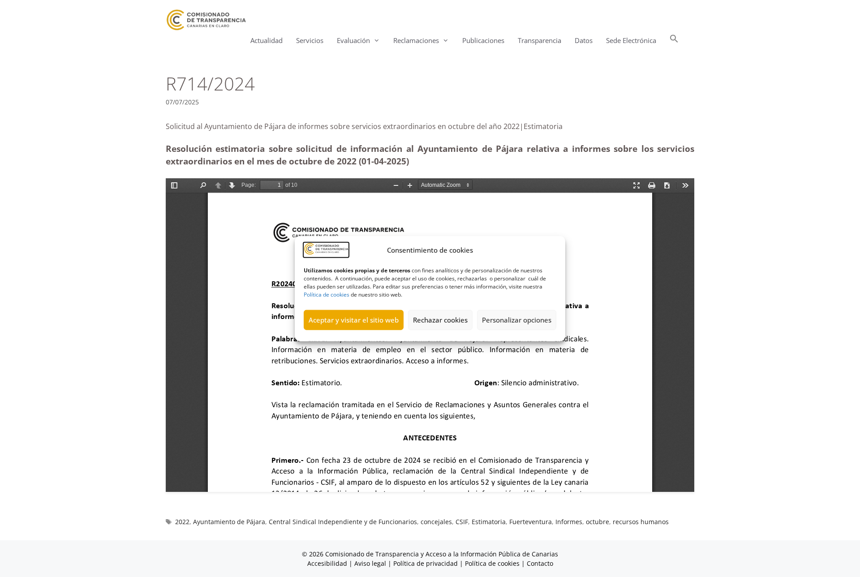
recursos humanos (641, 521)
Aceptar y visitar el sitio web (354, 319)
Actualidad (266, 40)
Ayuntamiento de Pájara (229, 521)
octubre (597, 521)
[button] (674, 40)
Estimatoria (489, 521)
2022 (182, 521)
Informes (568, 521)
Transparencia (539, 40)
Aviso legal (370, 563)
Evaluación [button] (353, 40)
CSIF (462, 521)
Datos (584, 40)
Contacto (540, 563)
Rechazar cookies (440, 319)
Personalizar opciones (516, 319)
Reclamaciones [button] (416, 40)
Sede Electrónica (631, 40)
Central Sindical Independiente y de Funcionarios (343, 521)
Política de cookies (326, 294)
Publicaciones (483, 40)
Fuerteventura (530, 521)
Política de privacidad (425, 563)
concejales (436, 521)
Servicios (309, 40)
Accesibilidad (328, 563)
